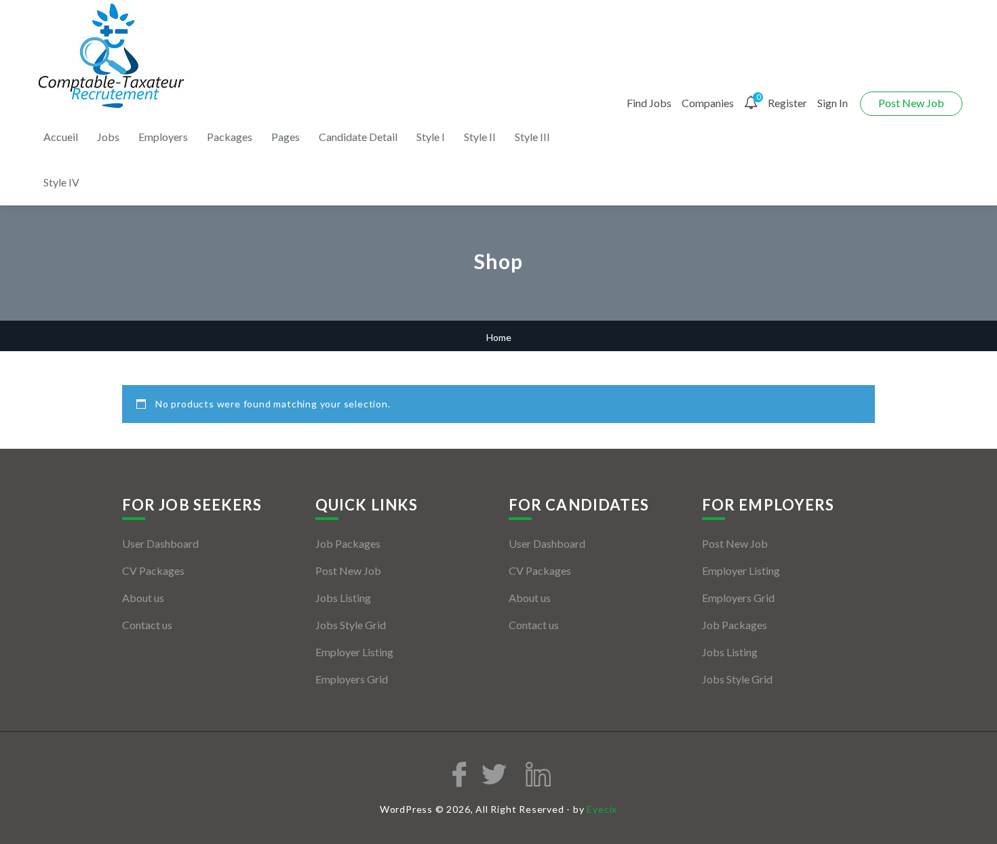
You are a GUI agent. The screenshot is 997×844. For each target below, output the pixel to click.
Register (787, 102)
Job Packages (347, 543)
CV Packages (153, 570)
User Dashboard (160, 543)
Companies (708, 102)
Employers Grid (351, 678)
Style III (532, 136)
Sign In (832, 102)
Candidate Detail (358, 136)
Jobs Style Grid (350, 624)
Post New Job (911, 102)
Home (498, 337)
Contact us (147, 624)
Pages (285, 136)
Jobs (108, 136)
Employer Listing (354, 651)
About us (143, 597)
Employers (163, 136)
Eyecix (602, 809)
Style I (430, 136)
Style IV (61, 182)
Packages (229, 136)
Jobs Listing (343, 597)
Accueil (60, 136)
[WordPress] (113, 56)
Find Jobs (649, 102)
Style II (480, 136)
